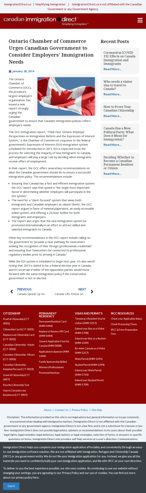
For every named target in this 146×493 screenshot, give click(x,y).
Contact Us (61, 409)
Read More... (112, 69)
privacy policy (24, 477)
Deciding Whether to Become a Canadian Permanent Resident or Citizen (119, 162)
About (48, 409)
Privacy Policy (80, 409)
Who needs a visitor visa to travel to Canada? (118, 85)
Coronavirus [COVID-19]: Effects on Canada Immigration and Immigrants (119, 58)
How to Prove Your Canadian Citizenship (119, 108)
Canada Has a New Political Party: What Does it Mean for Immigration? (119, 133)
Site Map (97, 409)
